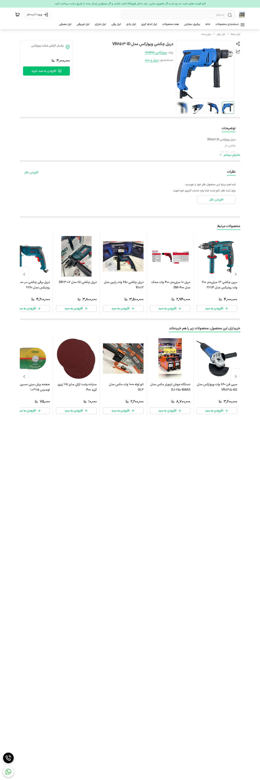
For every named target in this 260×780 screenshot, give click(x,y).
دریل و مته (206, 34)
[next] (24, 274)
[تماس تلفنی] (8, 758)
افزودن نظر (31, 172)
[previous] (235, 274)
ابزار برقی (221, 34)
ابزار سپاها (235, 34)
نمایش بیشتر (232, 155)
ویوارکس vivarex (156, 52)
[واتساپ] (8, 771)
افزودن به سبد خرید (43, 71)
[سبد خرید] (17, 14)
